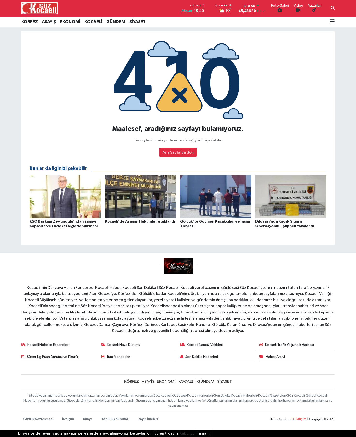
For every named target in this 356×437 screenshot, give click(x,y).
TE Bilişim (298, 419)
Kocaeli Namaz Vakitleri (205, 345)
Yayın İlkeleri (148, 419)
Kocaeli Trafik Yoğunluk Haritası (289, 345)
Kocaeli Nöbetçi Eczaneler (48, 345)
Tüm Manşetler (118, 357)
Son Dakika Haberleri (201, 357)
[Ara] (333, 8)
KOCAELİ (93, 22)
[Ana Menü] (332, 22)
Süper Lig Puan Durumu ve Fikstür (52, 357)
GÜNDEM (115, 22)
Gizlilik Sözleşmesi (38, 419)
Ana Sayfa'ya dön (178, 152)
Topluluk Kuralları (115, 419)
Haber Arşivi (275, 357)
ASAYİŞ (49, 22)
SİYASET (137, 22)
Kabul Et (186, 433)
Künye (88, 419)
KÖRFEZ (29, 22)
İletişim (68, 419)
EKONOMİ (70, 22)
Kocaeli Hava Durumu (123, 345)
